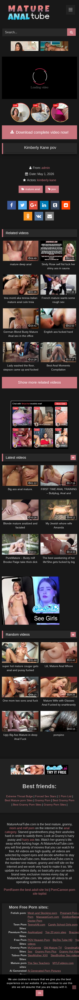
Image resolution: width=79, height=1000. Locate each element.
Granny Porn (42, 800)
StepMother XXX (38, 955)
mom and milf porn (22, 828)
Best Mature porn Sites (19, 800)
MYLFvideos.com (63, 963)
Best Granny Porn (63, 800)
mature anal (32, 189)
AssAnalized (35, 932)
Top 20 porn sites (55, 932)
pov (53, 189)
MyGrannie (34, 947)
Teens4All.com (36, 924)
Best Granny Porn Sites (27, 804)
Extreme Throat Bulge (19, 796)
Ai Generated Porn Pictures (44, 970)
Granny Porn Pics (45, 951)
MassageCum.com (47, 916)
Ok (39, 993)
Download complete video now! (42, 132)
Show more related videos (39, 382)
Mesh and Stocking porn (42, 913)
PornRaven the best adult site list (26, 889)
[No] (74, 987)
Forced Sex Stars (45, 796)
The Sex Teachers (39, 963)
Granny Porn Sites (55, 804)
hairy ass (28, 839)
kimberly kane (46, 180)
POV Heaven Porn (39, 939)
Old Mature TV (53, 947)
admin (45, 167)
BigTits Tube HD (62, 939)
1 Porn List (65, 796)
